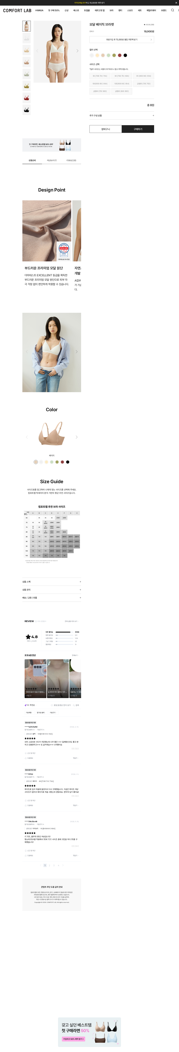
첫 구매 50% (54, 10)
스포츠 (130, 10)
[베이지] (103, 55)
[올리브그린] (108, 55)
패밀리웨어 (151, 10)
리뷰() (71, 160)
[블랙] (125, 55)
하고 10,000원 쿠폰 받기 (89, 3)
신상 (66, 10)
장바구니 (105, 129)
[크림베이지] (97, 55)
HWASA (39, 10)
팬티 (120, 10)
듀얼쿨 (87, 10)
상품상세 (32, 160)
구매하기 (138, 129)
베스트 (76, 10)
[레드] (119, 55)
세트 (140, 10)
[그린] (114, 55)
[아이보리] (92, 55)
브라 (111, 10)
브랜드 (164, 10)
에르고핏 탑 (100, 10)
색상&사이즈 (52, 160)
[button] (77, 51)
